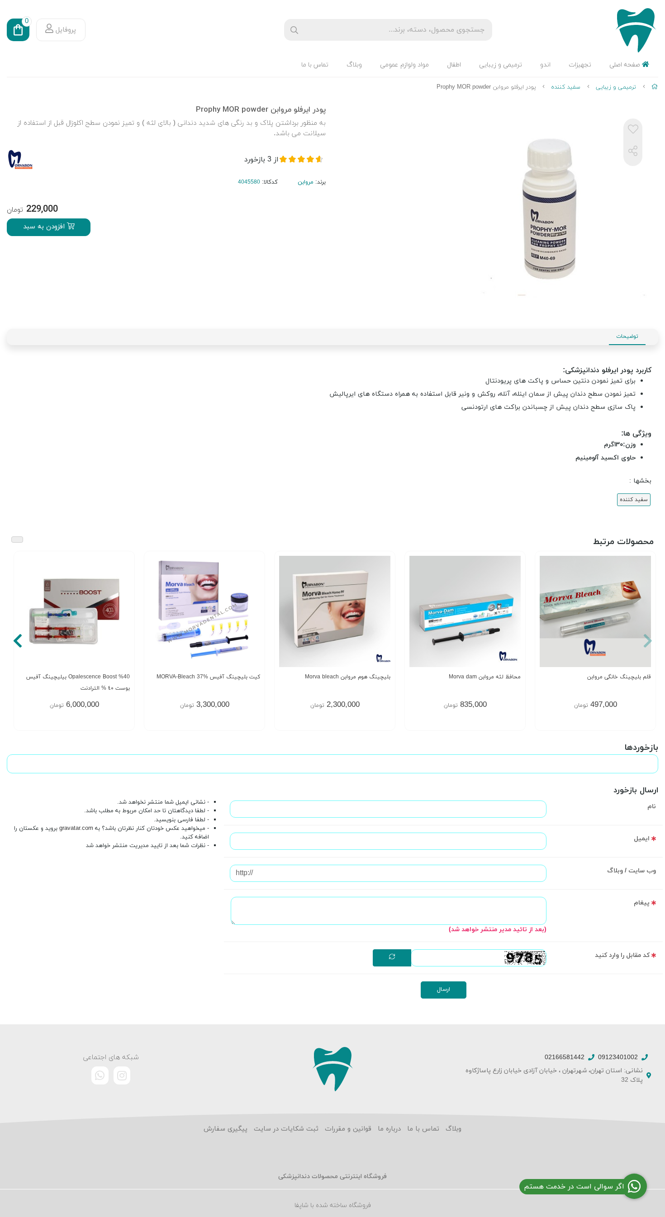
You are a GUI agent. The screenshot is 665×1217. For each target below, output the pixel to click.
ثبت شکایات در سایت (286, 1129)
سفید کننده (565, 87)
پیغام (642, 903)
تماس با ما (314, 65)
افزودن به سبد (45, 227)
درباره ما (389, 1129)
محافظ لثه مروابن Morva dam (485, 677)
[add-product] (643, 614)
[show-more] (122, 614)
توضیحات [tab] (627, 336)
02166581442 (564, 1057)
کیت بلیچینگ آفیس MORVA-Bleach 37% (208, 677)
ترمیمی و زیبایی (500, 65)
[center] (294, 30)
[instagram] (122, 1075)
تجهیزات (580, 65)
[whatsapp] (100, 1075)
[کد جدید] (392, 957)
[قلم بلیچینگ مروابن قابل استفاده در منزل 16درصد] (595, 611)
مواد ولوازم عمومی (404, 65)
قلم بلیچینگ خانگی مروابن (619, 677)
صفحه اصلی (625, 65)
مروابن (306, 182)
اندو (545, 65)
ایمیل (642, 838)
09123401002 (618, 1057)
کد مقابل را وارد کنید (622, 955)
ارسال (443, 989)
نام (651, 806)
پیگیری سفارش (225, 1129)
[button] (647, 641)
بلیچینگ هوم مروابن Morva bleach (347, 677)
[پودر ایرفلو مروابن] (332, 1068)
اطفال (454, 65)
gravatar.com (76, 828)
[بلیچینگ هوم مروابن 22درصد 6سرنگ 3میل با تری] (334, 611)
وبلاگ (354, 65)
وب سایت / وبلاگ (631, 871)
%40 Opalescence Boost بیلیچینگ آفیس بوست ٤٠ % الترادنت (78, 682)
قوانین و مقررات (348, 1129)
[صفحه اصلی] (654, 87)
